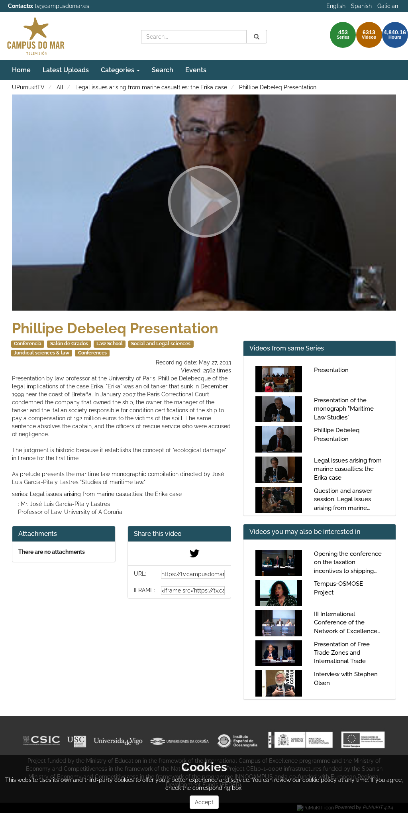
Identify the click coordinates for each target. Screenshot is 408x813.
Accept (204, 802)
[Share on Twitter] (194, 555)
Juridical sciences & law (41, 353)
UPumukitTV (28, 87)
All (60, 87)
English (335, 6)
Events (195, 70)
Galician (387, 6)
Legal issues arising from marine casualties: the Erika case (151, 87)
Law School (109, 343)
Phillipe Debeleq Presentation (277, 87)
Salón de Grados (69, 343)
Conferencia (27, 343)
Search (162, 70)
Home (21, 70)
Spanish (361, 6)
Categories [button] (118, 70)
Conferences (92, 353)
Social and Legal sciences (160, 343)
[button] (179, 534)
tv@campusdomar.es (62, 6)
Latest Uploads (66, 70)
